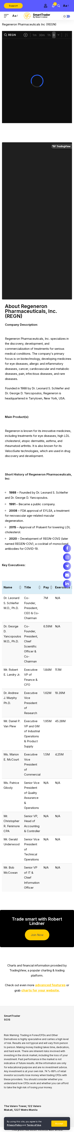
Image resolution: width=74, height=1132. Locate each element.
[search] (58, 5)
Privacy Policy (14, 1125)
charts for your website (40, 990)
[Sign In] (45, 6)
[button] (20, 587)
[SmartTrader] (37, 15)
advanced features (50, 985)
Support (13, 5)
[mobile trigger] (7, 15)
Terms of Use (34, 1125)
